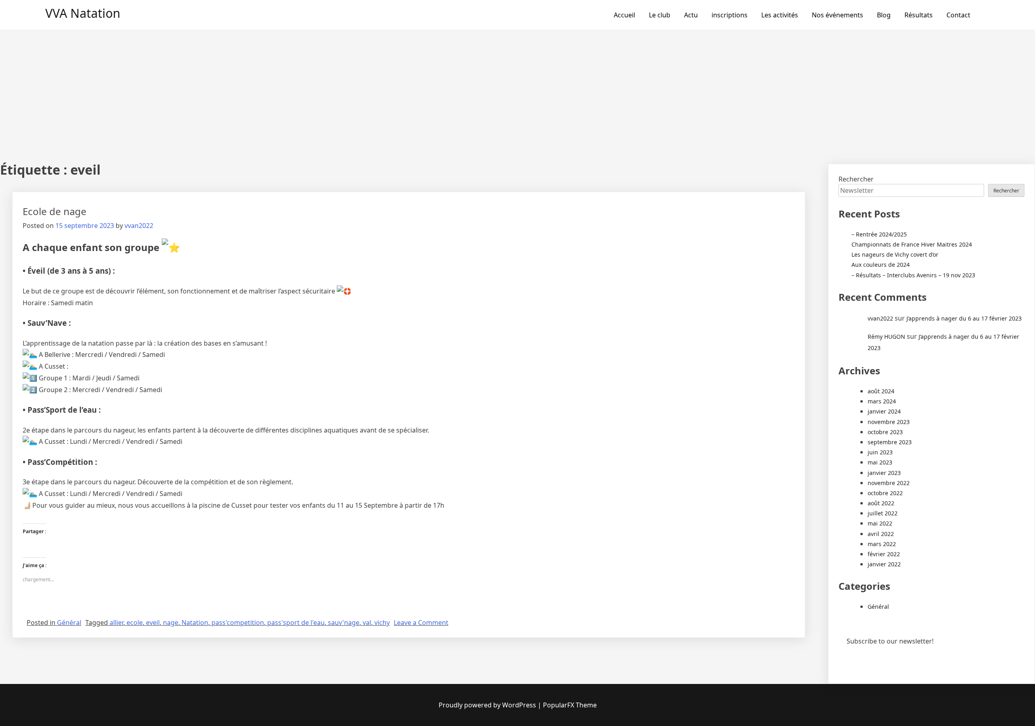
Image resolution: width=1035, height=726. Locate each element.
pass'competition (237, 622)
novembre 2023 (889, 422)
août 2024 (881, 391)
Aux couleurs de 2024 (880, 264)
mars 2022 (882, 544)
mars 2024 (882, 401)
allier (116, 622)
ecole (135, 622)
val (367, 622)
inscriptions (730, 15)
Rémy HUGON (886, 336)
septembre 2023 (890, 442)
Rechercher (856, 179)
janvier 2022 (884, 564)
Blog (884, 15)
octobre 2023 (885, 432)
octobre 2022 (885, 493)
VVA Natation (82, 13)
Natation (195, 622)
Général (69, 622)
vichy (382, 622)
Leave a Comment (421, 622)
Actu (691, 15)
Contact (958, 15)
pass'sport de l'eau (296, 622)
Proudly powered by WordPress (487, 705)
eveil (153, 622)
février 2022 (884, 554)
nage (170, 622)
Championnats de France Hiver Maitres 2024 (911, 244)
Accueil (624, 15)
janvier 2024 (884, 411)
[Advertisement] (517, 91)
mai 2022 (880, 523)
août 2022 (881, 503)
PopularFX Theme (570, 705)
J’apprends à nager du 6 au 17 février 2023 (964, 318)
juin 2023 (880, 452)
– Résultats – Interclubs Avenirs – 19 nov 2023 (913, 275)
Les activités (779, 15)
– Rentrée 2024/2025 (879, 234)
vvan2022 (139, 225)
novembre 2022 (889, 483)
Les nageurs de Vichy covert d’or (894, 254)
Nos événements (837, 15)
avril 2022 (881, 534)
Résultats (918, 15)
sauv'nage (343, 622)
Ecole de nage (55, 211)
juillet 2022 (883, 513)
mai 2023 (880, 462)
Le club (659, 15)
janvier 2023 (884, 473)
